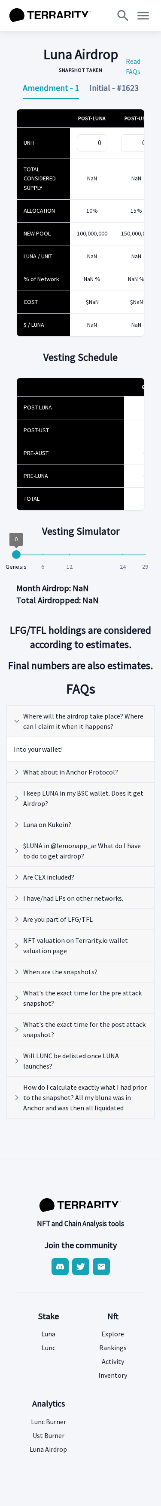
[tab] (51, 88)
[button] (80, 721)
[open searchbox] (123, 16)
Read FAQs (133, 66)
